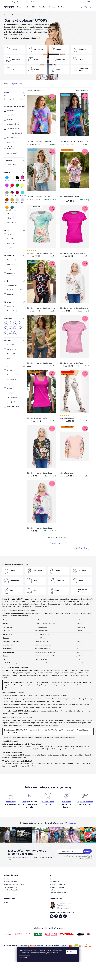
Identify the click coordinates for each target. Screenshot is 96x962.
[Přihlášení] (84, 2)
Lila (22, 202)
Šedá (7, 195)
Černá (17, 180)
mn (9, 213)
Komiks (10, 393)
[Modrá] (7, 177)
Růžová (22, 180)
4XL (20, 328)
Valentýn (11, 402)
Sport (10, 345)
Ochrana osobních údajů (59, 893)
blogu (37, 737)
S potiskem (12, 260)
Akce (9, 115)
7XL (15, 333)
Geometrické (12, 375)
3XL (15, 328)
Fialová (7, 188)
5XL (6, 333)
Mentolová (11, 222)
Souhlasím (71, 952)
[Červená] (12, 184)
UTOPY (11, 165)
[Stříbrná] (17, 199)
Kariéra (52, 890)
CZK (88, 2)
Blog (13, 2)
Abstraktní (11, 379)
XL (6, 328)
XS (6, 323)
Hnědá (7, 202)
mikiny (28, 707)
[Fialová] (7, 184)
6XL (10, 333)
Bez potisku (12, 137)
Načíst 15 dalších (58, 544)
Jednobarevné (13, 406)
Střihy (25, 802)
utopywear (52, 916)
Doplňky (31, 766)
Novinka (10, 119)
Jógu (10, 239)
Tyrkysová (22, 195)
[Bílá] (12, 177)
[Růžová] (22, 177)
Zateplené (11, 311)
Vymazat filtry (17, 84)
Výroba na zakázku (57, 887)
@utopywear (65, 916)
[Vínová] (17, 192)
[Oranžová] (7, 207)
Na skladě (11, 110)
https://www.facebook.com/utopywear (56, 916)
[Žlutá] (22, 184)
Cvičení (11, 234)
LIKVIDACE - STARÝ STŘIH (13, 147)
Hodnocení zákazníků (58, 884)
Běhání (10, 243)
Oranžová (7, 210)
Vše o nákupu (55, 882)
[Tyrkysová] (22, 192)
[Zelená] (17, 184)
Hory (9, 384)
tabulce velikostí (68, 737)
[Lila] (22, 199)
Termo (10, 142)
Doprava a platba (22, 2)
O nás (7, 2)
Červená (12, 188)
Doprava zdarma (85, 802)
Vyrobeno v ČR (13, 124)
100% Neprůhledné (14, 133)
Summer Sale (12, 153)
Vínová (17, 195)
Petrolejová (12, 210)
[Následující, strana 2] (81, 548)
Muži (32, 763)
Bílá (12, 180)
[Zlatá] (12, 199)
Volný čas (11, 248)
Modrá (7, 180)
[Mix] (12, 192)
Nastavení (24, 957)
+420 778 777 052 (85, 7)
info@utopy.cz (63, 908)
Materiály (10, 802)
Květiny (10, 388)
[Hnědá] (7, 199)
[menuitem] (20, 7)
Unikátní (66, 802)
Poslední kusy (13, 128)
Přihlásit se (87, 851)
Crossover (11, 285)
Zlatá (12, 202)
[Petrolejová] (12, 207)
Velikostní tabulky (11, 887)
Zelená (17, 188)
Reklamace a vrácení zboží (14, 884)
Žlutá (22, 188)
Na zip (10, 269)
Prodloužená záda (14, 290)
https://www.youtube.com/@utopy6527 (60, 916)
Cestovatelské (12, 397)
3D (9, 370)
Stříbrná (17, 202)
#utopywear (72, 823)
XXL (10, 328)
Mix (12, 195)
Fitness (11, 354)
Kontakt (7, 879)
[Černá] (17, 177)
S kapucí (11, 294)
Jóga (9, 358)
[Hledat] (81, 7)
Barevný (11, 264)
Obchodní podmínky (11, 890)
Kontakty (34, 2)
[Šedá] (7, 192)
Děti (48, 763)
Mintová (10, 218)
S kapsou (11, 273)
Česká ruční (48, 802)
